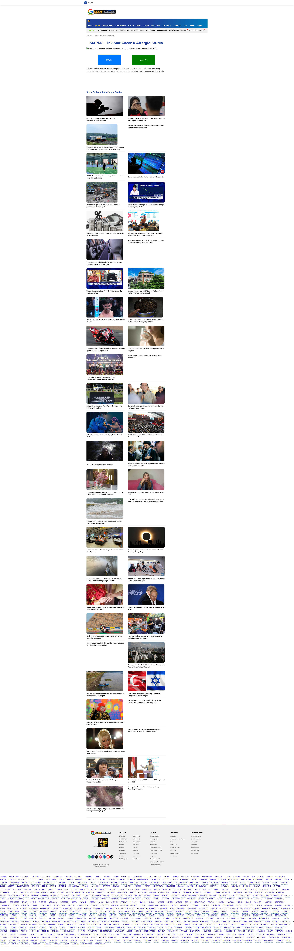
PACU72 (190, 886)
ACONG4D (96, 886)
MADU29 (269, 880)
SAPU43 (92, 918)
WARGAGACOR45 (94, 925)
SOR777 (269, 928)
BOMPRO (270, 876)
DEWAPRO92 (211, 925)
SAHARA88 (75, 937)
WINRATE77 (131, 908)
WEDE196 (93, 912)
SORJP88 (283, 925)
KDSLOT (22, 880)
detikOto (121, 856)
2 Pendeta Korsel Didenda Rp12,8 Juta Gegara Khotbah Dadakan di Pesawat (104, 263)
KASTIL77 (177, 889)
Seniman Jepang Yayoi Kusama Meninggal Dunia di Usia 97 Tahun (105, 723)
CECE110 (126, 921)
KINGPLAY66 (194, 883)
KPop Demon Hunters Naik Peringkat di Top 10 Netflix (104, 436)
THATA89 (184, 880)
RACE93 (157, 889)
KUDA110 (56, 921)
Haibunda (194, 842)
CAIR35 (250, 931)
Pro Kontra (167, 25)
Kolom (146, 25)
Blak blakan (155, 25)
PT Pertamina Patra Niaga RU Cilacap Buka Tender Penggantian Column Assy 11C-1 (144, 701)
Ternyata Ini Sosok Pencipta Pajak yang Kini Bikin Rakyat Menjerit (105, 234)
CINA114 (124, 883)
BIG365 (21, 899)
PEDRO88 (138, 886)
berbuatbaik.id (154, 836)
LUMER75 (203, 880)
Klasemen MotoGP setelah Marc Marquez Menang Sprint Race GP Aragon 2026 (105, 349)
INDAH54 (3, 941)
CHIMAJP (256, 886)
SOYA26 (136, 921)
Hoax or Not (124, 30)
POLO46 (3, 912)
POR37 (147, 886)
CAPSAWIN (102, 918)
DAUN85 (132, 915)
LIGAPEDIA (148, 918)
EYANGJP (94, 899)
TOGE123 (45, 931)
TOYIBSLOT (232, 934)
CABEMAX (35, 892)
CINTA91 (16, 905)
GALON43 (274, 889)
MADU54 (258, 921)
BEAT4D (85, 937)
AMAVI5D (83, 902)
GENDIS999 (114, 899)
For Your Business (155, 864)
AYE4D (157, 918)
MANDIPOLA (203, 908)
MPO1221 (174, 905)
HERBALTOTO (14, 902)
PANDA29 (222, 896)
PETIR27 (285, 912)
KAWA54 (26, 896)
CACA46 (104, 899)
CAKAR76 (107, 876)
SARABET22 (4, 921)
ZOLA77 (72, 928)
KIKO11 (72, 883)
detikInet (121, 844)
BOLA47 (43, 941)
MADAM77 (257, 902)
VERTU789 (279, 931)
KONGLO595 (279, 899)
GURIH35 (32, 918)
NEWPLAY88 (280, 876)
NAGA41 (194, 880)
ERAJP (187, 925)
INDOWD (112, 912)
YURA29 (97, 876)
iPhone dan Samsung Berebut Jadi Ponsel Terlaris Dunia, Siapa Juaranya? (146, 580)
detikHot (121, 847)
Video (192, 25)
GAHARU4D (103, 883)
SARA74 (289, 941)
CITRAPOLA (72, 899)
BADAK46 (188, 928)
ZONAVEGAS (152, 908)
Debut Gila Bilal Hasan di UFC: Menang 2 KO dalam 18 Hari (105, 321)
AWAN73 (269, 915)
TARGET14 (159, 921)
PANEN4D (62, 886)
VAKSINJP (205, 921)
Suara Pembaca (137, 30)
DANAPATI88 (14, 883)
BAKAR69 (52, 925)
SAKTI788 (199, 918)
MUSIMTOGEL (118, 896)
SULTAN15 (3, 928)
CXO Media (194, 853)
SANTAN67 (22, 934)
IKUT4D (275, 883)
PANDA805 (62, 915)
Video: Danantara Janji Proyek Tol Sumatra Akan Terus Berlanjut (104, 292)
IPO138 (287, 896)
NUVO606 (241, 931)
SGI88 (197, 928)
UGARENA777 (5, 905)
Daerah (112, 30)
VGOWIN (284, 883)
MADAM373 (143, 892)
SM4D (91, 941)
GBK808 (53, 912)
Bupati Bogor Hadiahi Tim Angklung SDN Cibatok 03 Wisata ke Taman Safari (105, 644)
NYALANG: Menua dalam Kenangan (99, 464)
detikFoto (136, 853)
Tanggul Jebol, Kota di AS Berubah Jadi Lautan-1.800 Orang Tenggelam (104, 522)
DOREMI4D (267, 886)
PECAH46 (124, 905)
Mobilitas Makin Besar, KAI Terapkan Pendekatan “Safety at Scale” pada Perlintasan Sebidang (105, 148)
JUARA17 (32, 928)
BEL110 (161, 915)
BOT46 (40, 934)
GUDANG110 (137, 876)
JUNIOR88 (214, 883)
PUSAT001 (82, 915)
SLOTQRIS (63, 941)
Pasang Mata (154, 839)
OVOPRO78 (187, 892)
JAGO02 (41, 880)
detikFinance (123, 842)
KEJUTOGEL (246, 880)
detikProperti (123, 859)
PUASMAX (209, 918)
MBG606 (92, 902)
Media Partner (175, 847)
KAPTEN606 (92, 889)
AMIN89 (116, 876)
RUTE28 (169, 928)
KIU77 (161, 928)
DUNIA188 (148, 876)
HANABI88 (142, 928)
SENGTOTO (164, 908)
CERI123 (214, 908)
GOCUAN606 (191, 899)
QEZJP (239, 905)
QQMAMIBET (285, 889)
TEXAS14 (32, 880)
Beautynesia (195, 847)
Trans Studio (154, 853)
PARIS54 (133, 892)
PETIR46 (123, 915)
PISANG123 (31, 899)
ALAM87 (52, 918)
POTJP (15, 892)
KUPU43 (260, 928)
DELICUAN (4, 944)
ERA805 (43, 925)
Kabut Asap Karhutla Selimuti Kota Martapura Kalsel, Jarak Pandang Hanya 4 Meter (104, 580)
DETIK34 (205, 941)
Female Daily (195, 850)
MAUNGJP (236, 921)
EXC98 (3, 934)
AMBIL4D (33, 915)
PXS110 (96, 921)
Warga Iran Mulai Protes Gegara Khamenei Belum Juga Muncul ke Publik (146, 464)
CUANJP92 (13, 918)
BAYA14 (210, 899)
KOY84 (99, 928)
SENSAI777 (37, 944)
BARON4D (71, 905)
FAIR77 (24, 902)
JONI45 (246, 876)
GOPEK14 (165, 899)
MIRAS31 (277, 886)
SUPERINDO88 (198, 925)
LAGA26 (103, 937)
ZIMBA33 (90, 892)
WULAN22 (3, 931)
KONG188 (246, 886)
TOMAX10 (197, 892)
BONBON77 (265, 925)
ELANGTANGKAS (23, 886)
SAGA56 (70, 918)
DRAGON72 (229, 937)
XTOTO (236, 915)
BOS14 (70, 880)
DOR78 (74, 902)
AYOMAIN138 (109, 928)
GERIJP (82, 941)
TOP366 (183, 896)
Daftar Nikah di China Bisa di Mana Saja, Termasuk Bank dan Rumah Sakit (105, 608)
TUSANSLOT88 (59, 905)
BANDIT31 (27, 889)
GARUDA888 (193, 921)
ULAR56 (287, 905)
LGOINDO (221, 902)
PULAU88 (222, 880)
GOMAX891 (116, 921)
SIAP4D (89, 35)
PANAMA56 (227, 941)
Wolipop (136, 844)
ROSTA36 (23, 928)
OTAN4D (53, 886)
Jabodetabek (107, 25)
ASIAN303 (220, 918)
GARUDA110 (76, 896)
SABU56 (219, 937)
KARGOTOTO (143, 880)
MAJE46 (149, 912)
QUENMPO (14, 931)
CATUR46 (121, 889)
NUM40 (240, 902)
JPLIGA (267, 921)
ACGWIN (179, 928)
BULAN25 (192, 896)
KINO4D (196, 912)
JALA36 (91, 915)
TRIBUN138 (101, 892)
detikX (138, 25)
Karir (171, 842)
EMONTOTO (237, 892)
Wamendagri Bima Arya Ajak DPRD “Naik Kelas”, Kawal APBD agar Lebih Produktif (146, 234)
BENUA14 (208, 892)
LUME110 (261, 934)
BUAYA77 (47, 944)
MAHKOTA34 (218, 931)
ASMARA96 (258, 880)
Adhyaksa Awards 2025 (178, 30)
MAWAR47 (185, 905)
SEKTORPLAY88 (257, 876)
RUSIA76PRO (100, 944)
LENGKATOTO (254, 883)
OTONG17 (42, 915)
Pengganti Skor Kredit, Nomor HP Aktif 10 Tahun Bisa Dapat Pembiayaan (146, 119)
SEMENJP (279, 941)
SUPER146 (23, 925)
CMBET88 (35, 886)
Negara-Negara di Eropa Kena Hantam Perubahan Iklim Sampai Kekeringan (105, 695)
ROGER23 (53, 928)
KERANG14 (286, 937)
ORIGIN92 (205, 912)
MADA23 (99, 941)
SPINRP (148, 941)
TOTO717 (254, 925)
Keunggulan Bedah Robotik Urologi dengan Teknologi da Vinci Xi (144, 788)
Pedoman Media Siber (177, 839)
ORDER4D (3, 876)
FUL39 (82, 889)
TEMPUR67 (264, 889)
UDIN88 (286, 880)
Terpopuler (102, 30)
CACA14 (102, 889)
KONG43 (138, 931)
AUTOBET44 (64, 902)
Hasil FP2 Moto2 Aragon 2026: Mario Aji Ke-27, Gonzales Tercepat (104, 637)
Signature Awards (155, 847)
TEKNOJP (105, 921)
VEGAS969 (196, 876)
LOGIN (109, 59)
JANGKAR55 (124, 937)
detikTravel (136, 836)
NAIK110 (143, 902)
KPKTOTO (120, 928)
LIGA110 (108, 941)
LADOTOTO (63, 912)
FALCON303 (235, 912)
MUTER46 (15, 921)
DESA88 (227, 928)
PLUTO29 (174, 880)
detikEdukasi (123, 839)
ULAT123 (234, 883)
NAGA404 (13, 925)
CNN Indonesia (196, 836)
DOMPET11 (105, 905)
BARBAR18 (86, 921)
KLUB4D (144, 883)
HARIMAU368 (154, 883)
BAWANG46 (207, 876)
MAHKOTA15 (274, 937)
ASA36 (274, 925)
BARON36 (218, 876)
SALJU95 (147, 896)
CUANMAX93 (50, 934)
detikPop (136, 859)
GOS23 (197, 889)
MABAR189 (176, 892)
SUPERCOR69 (136, 918)
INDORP (52, 915)
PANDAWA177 (13, 908)
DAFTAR (143, 59)
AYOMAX (224, 883)
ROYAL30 (211, 902)
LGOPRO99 (249, 905)
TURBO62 (44, 896)
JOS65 (129, 931)
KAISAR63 (207, 931)
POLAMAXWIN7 (39, 889)
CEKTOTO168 (279, 902)
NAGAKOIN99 (81, 918)
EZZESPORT (14, 937)
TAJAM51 (264, 912)
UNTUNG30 (275, 912)
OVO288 (141, 908)
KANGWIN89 (268, 941)
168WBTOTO (74, 912)
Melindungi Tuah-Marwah (156, 30)
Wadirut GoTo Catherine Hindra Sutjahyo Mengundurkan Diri (101, 781)
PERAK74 (234, 889)
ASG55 (82, 925)
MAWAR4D (167, 889)
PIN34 (53, 892)
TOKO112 (81, 928)
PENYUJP (94, 905)
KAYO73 (61, 892)
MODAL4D (256, 908)
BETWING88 (231, 918)
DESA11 (88, 908)
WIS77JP (135, 937)
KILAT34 (170, 902)
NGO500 (24, 908)
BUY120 (225, 889)
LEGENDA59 (146, 889)
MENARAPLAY (158, 886)
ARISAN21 (85, 886)
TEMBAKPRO (243, 925)
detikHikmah (137, 856)
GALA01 (167, 876)
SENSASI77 (26, 944)
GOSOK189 (270, 892)
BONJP (156, 941)
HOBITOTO (214, 886)
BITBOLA (92, 880)
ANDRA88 (42, 902)
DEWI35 (201, 899)
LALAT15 (125, 918)
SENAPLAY (12, 899)
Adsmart (92, 30)
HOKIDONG (35, 931)
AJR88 (101, 902)
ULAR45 (34, 941)
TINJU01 (221, 934)
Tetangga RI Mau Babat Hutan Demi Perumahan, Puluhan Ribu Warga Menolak (146, 666)
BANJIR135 (127, 886)
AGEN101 (126, 925)
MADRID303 (265, 896)
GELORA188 (46, 876)
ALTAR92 (94, 937)
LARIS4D (143, 905)
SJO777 (275, 921)
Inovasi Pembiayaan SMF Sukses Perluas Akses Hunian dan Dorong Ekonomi (145, 292)
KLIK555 (90, 928)
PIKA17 (156, 896)
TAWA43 (37, 921)
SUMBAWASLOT (243, 896)
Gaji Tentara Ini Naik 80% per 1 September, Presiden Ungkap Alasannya (102, 119)
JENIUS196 (286, 908)
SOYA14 (129, 896)
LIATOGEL (42, 928)
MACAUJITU (155, 880)
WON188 (144, 937)
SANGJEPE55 (213, 915)
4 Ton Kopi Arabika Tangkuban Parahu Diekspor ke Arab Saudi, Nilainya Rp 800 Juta (146, 321)
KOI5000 (179, 912)
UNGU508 (33, 912)
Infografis (177, 25)
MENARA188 (206, 928)
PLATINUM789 (228, 905)
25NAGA (224, 912)
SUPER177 (215, 921)
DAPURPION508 (177, 899)
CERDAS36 (203, 896)
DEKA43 (23, 918)
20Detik (135, 850)
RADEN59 (185, 876)
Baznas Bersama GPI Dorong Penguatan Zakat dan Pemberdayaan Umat (146, 126)
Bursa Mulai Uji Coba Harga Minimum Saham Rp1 (146, 177)
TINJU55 (3, 902)
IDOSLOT (240, 899)
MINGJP (138, 896)
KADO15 (78, 876)
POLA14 (93, 883)
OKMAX (153, 892)
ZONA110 (3, 918)
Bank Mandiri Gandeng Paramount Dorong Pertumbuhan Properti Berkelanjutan (144, 730)
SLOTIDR (3, 925)
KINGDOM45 (230, 931)
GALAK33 (152, 915)
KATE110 (14, 915)
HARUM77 (190, 915)
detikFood (136, 839)
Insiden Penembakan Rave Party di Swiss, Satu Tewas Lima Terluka (104, 407)
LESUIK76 (81, 931)
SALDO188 (252, 918)
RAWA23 (184, 931)
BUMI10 (33, 902)
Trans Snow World (156, 850)
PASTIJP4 (177, 925)
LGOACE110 (72, 925)
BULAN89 (69, 876)
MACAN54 (111, 880)
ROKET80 (121, 880)
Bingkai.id (153, 856)
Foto (185, 25)
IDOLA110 (159, 925)
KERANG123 (260, 931)
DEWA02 (254, 889)
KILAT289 (278, 905)
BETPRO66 (238, 941)
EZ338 (2, 899)
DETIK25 (23, 915)
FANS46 (289, 931)
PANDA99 (138, 941)
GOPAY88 (35, 937)
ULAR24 (55, 937)
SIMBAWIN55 (170, 921)
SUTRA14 (217, 928)
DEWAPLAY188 (280, 915)
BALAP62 (12, 941)
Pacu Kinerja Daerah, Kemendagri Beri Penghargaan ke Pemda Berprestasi (100, 378)
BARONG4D (246, 915)
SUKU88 (232, 896)
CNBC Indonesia (196, 839)
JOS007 (188, 912)
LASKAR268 (216, 905)
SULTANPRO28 (149, 931)
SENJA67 (195, 905)
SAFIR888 (33, 925)
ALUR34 (158, 876)
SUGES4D (174, 937)
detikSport (122, 850)
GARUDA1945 (164, 892)
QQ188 (24, 912)
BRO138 (175, 941)
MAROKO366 (153, 905)
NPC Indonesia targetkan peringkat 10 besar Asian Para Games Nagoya (105, 177)
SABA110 (213, 880)
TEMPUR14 (62, 883)
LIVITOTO (146, 899)
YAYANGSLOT (53, 899)
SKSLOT (133, 902)
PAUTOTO (205, 905)
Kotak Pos (173, 844)
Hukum (131, 25)
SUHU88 (215, 912)
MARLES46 (80, 892)
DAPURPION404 (112, 902)
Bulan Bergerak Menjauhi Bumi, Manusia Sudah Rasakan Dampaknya (145, 551)
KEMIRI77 (170, 915)
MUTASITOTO (234, 880)
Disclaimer (173, 856)
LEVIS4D (63, 928)
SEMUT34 (3, 883)
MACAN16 (116, 886)
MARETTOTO (258, 915)
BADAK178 (211, 934)
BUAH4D (65, 896)
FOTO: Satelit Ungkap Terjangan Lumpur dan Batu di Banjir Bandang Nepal (105, 810)
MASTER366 (247, 921)
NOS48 (2, 908)
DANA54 (45, 892)
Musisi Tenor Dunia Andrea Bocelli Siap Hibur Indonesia (145, 356)
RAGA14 (259, 905)
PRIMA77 (124, 902)
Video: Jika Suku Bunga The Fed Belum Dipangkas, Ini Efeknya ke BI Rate (147, 206)
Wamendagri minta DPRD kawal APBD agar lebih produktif (146, 781)
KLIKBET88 (240, 937)
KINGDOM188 (225, 915)
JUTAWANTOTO (248, 928)
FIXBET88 (176, 918)
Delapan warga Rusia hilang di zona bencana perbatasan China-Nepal (103, 206)
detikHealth (136, 842)
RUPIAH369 (192, 908)
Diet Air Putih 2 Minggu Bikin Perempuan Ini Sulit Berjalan (146, 349)
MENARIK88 (159, 912)
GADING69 (55, 931)
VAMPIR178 (234, 908)
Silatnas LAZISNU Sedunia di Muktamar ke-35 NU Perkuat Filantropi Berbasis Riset (146, 241)
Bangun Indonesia (196, 30)
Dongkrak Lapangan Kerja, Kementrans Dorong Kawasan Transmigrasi (146, 407)
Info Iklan (173, 850)
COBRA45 (268, 902)
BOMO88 (237, 876)
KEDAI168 (107, 925)
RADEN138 (24, 892)
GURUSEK (125, 899)
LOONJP (228, 876)
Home (90, 25)
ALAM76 (55, 908)
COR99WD (275, 918)
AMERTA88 (4, 915)
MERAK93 (270, 934)
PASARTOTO (188, 918)
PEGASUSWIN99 (68, 931)
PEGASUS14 (58, 876)
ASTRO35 (231, 902)
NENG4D (74, 941)
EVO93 (2, 886)
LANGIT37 (112, 915)
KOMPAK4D (223, 925)
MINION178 (160, 934)
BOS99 (255, 896)
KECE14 (66, 944)
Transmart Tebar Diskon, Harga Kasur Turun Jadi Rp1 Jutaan (104, 551)
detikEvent (153, 844)
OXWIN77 (46, 921)
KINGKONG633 (62, 889)
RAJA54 (34, 905)
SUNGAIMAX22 (14, 896)
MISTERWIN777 (115, 934)
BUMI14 (117, 925)
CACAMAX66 (52, 880)
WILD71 (25, 883)
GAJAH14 (236, 928)
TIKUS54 (72, 915)
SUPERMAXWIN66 (177, 908)
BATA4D (242, 934)
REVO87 (35, 876)
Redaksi (173, 836)
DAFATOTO (55, 896)
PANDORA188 (186, 937)
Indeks (199, 25)
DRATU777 (12, 880)
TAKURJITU (110, 908)
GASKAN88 (182, 921)
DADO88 (102, 880)
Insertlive (194, 844)
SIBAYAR (223, 908)
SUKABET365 (5, 889)
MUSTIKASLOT (168, 883)
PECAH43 (111, 892)
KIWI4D (32, 934)
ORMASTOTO (147, 921)
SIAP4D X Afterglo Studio (104, 35)
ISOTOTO (15, 944)
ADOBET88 (17, 889)
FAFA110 (115, 905)
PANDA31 (266, 883)
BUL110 (248, 902)
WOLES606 (132, 928)
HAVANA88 (224, 886)
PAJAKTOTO (92, 931)
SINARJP (176, 876)
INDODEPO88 (96, 896)
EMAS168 (254, 912)
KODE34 (174, 896)
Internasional (120, 25)
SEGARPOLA (74, 886)
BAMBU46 (226, 921)
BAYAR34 (25, 905)
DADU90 (151, 902)
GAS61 (216, 889)
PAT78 (63, 899)
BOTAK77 (180, 915)
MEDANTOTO (81, 880)
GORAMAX (25, 876)
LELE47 (107, 896)
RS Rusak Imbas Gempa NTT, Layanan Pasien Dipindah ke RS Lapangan (145, 637)
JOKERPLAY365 (137, 912)
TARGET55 (149, 934)
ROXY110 (24, 931)
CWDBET (251, 934)
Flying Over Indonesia (157, 862)
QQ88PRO (42, 918)
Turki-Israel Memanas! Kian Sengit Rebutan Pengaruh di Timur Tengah (144, 695)
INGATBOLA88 (46, 905)
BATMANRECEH (49, 883)
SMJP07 (219, 899)
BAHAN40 (127, 934)
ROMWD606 (128, 941)
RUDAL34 (248, 941)
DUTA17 (165, 880)
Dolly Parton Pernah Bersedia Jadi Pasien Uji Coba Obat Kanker (105, 752)
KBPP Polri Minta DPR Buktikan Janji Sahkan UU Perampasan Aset (146, 436)
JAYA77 (168, 925)
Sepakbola (122, 853)
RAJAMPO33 (26, 921)
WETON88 (114, 883)
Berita (97, 25)
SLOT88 (213, 896)
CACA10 (70, 892)
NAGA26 (181, 886)
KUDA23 (170, 912)
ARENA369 (142, 915)
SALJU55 (74, 889)
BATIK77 (243, 883)
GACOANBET (286, 921)
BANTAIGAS (245, 908)
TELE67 (62, 880)
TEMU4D (65, 937)
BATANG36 (126, 876)
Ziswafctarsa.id (155, 859)
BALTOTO (164, 905)
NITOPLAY (43, 912)
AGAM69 (120, 908)
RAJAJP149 (14, 876)
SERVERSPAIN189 (100, 934)
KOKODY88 (259, 892)
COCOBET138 (36, 883)
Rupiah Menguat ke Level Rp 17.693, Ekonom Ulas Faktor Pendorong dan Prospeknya (105, 493)
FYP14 (85, 912)
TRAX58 (51, 889)
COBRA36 (131, 880)
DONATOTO (207, 889)
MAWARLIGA (119, 931)
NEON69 (3, 896)
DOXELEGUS (148, 925)
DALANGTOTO (181, 883)
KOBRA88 (88, 876)
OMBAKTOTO (14, 912)
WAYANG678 (229, 899)
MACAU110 (53, 941)
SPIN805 (161, 902)
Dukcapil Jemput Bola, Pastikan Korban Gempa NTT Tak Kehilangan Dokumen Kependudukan (146, 500)
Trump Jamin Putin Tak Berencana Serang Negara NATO (146, 608)
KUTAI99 (112, 889)
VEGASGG (134, 883)
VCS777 (11, 886)
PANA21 (205, 883)
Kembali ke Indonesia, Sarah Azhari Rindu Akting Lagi (146, 493)
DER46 (44, 886)
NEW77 (133, 905)
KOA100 (3, 880)
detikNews (122, 836)
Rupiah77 (259, 899)
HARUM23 (66, 921)
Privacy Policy (175, 853)
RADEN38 (248, 892)
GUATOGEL (262, 937)
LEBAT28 (75, 944)
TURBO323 (84, 899)
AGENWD (268, 905)
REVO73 (278, 880)
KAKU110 (165, 896)
